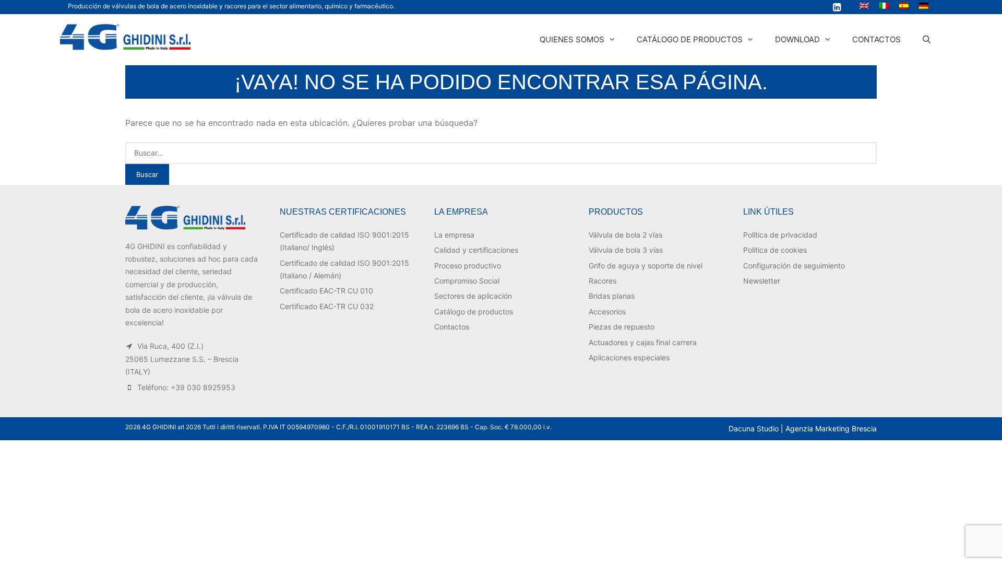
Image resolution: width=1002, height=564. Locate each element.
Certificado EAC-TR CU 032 (327, 306)
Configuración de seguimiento (794, 265)
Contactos (876, 39)
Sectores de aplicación (473, 295)
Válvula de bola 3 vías (626, 249)
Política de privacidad (780, 234)
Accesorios (607, 311)
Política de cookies (775, 249)
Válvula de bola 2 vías (625, 234)
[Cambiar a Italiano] (884, 5)
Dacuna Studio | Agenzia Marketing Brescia (803, 428)
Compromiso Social (466, 280)
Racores (602, 280)
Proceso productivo (467, 265)
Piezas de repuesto (621, 326)
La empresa (454, 234)
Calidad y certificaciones (476, 249)
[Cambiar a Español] (904, 5)
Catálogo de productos (690, 39)
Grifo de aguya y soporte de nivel (645, 265)
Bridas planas (612, 295)
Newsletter (761, 280)
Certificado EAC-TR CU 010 (326, 290)
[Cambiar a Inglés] (864, 5)
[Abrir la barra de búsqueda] (926, 39)
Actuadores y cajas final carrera (643, 342)
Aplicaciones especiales (629, 357)
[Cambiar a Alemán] (924, 5)
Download (797, 39)
